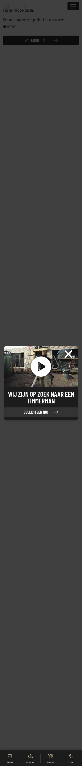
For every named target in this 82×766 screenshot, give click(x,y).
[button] (41, 366)
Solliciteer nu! (36, 412)
